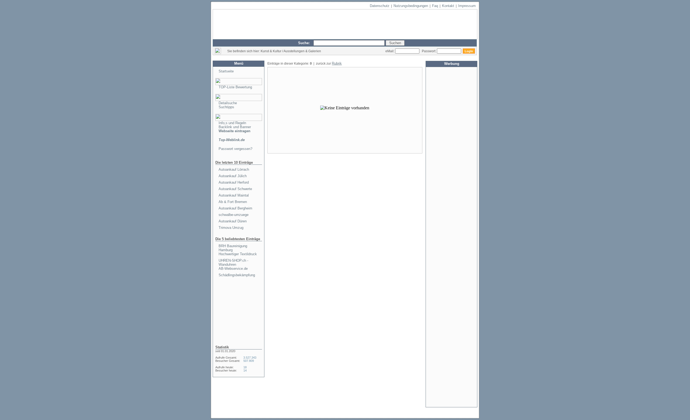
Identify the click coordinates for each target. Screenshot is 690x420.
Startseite (226, 71)
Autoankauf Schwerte (235, 189)
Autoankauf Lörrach (234, 169)
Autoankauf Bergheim (235, 208)
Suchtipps (226, 107)
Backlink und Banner (235, 127)
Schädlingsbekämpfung (237, 275)
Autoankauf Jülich (233, 176)
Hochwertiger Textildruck (238, 254)
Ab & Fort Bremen (233, 202)
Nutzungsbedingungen (411, 6)
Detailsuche (228, 103)
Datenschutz (379, 6)
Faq (435, 6)
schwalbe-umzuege (234, 215)
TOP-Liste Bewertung (235, 87)
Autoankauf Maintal (234, 195)
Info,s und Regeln (232, 123)
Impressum (467, 6)
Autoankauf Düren (233, 221)
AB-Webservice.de (233, 269)
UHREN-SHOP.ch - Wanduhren (233, 262)
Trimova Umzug (231, 228)
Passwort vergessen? (235, 149)
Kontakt (448, 6)
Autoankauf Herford (234, 182)
